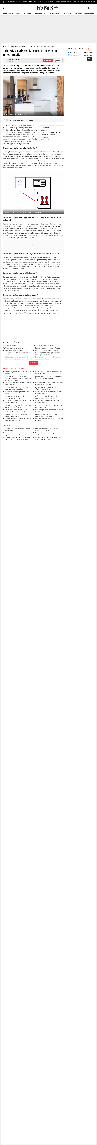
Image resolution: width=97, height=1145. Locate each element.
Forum (93, 2)
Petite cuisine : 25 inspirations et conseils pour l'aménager (46, 352)
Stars (69, 2)
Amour (40, 2)
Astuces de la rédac (74, 55)
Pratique (78, 13)
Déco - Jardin (73, 52)
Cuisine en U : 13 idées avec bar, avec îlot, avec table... (48, 373)
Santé (58, 2)
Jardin (35, 2)
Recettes (24, 2)
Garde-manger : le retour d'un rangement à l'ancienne (46, 415)
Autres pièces (54, 13)
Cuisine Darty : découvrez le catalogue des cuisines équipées (48, 438)
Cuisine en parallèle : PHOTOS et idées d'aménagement (48, 393)
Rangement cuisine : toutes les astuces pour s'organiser (49, 406)
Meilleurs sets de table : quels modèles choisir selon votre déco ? (49, 384)
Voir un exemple (87, 52)
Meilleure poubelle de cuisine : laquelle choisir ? (49, 411)
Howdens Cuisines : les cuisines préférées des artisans (46, 429)
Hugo (88, 2)
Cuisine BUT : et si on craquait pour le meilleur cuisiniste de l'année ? (48, 434)
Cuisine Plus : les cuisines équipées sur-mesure (17, 429)
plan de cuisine (24, 141)
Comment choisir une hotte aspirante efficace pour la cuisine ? (18, 415)
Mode (7, 2)
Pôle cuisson (45, 139)
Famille (52, 2)
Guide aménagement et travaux (22, 46)
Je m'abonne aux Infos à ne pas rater (21, 120)
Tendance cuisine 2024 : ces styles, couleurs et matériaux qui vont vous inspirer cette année (18, 378)
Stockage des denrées (48, 135)
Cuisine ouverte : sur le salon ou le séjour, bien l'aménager (47, 388)
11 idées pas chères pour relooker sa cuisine (18, 393)
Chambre (27, 13)
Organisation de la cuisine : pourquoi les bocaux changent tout (48, 377)
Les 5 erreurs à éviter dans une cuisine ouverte (49, 420)
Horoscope (81, 2)
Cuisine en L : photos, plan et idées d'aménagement (47, 402)
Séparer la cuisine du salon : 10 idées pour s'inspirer (18, 384)
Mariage (46, 2)
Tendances (67, 13)
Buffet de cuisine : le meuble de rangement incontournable (46, 397)
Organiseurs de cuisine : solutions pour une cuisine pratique (17, 388)
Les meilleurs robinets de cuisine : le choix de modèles (18, 402)
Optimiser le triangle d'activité (50, 132)
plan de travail (20, 165)
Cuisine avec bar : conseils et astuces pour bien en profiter (18, 420)
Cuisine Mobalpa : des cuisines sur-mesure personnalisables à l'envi (17, 438)
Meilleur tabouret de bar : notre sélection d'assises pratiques (16, 411)
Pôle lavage (44, 137)
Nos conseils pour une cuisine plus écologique (47, 358)
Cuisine (18, 2)
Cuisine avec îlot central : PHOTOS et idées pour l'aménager (18, 406)
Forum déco (89, 13)
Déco (30, 2)
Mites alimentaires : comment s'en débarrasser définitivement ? (17, 358)
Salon (18, 13)
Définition (44, 130)
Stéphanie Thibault (14, 59)
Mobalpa (43, 313)
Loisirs (74, 2)
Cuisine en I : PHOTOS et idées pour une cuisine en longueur (17, 397)
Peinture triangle (41, 348)
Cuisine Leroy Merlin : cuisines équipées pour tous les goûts (15, 434)
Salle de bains (40, 13)
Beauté (12, 2)
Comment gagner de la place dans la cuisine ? (18, 373)
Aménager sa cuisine (47, 46)
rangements (48, 264)
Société (63, 2)
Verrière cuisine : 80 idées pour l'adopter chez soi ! (16, 352)
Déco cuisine (8, 13)
